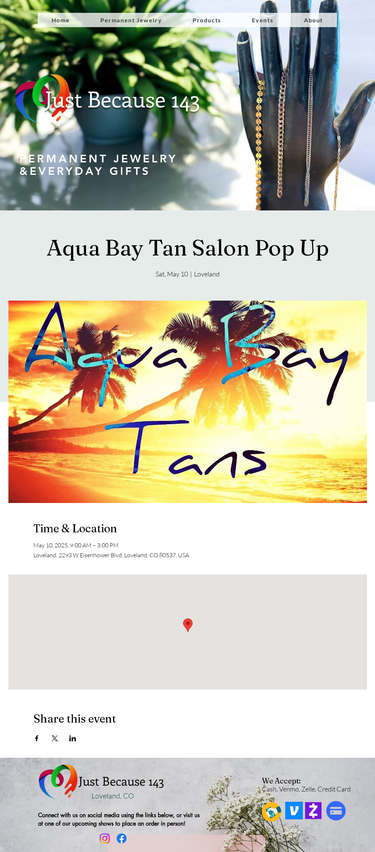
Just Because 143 (122, 98)
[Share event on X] (54, 738)
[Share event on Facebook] (36, 738)
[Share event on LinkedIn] (72, 738)
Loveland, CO (113, 795)
